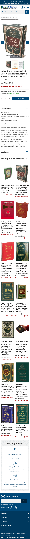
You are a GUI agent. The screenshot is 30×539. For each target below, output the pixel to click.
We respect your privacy (7, 505)
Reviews (5, 152)
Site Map (8, 535)
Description (6, 109)
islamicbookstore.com (9, 7)
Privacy (2, 535)
